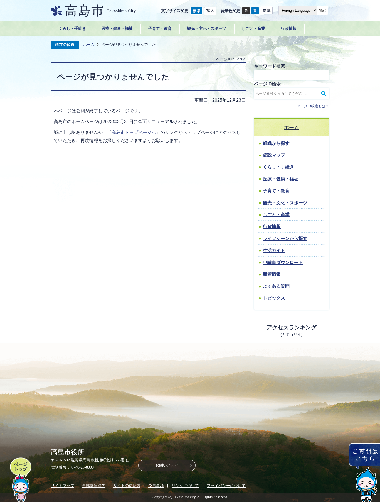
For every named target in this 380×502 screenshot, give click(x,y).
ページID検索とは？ (313, 106)
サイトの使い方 (126, 485)
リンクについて (185, 485)
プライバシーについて (226, 485)
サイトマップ (62, 485)
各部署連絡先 (93, 485)
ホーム (89, 44)
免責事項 (156, 485)
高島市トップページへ (134, 132)
